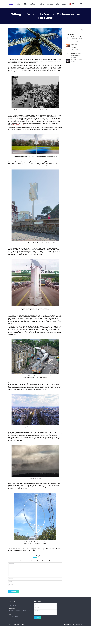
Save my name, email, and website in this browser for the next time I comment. (26, 588)
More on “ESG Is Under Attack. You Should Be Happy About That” (76, 53)
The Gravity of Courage (76, 59)
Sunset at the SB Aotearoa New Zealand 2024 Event (76, 46)
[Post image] (68, 38)
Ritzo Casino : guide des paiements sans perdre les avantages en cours (76, 38)
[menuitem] (18, 4)
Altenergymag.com (18, 125)
